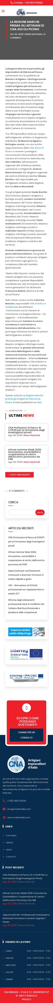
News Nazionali (33, 34)
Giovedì (9, 972)
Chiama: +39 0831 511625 (28, 2)
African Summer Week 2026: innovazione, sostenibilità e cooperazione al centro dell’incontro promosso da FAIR (25, 454)
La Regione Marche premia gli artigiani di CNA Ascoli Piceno (24, 399)
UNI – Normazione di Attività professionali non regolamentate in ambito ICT (26, 589)
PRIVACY (26, 999)
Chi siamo (11, 835)
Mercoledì (11, 965)
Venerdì (9, 979)
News (9, 849)
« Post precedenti (19, 474)
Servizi (9, 842)
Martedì (9, 958)
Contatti (11, 856)
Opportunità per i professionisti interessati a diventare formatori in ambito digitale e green (26, 574)
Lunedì (9, 951)
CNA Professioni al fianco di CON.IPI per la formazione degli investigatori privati (26, 430)
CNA (39, 402)
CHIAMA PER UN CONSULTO (26, 735)
